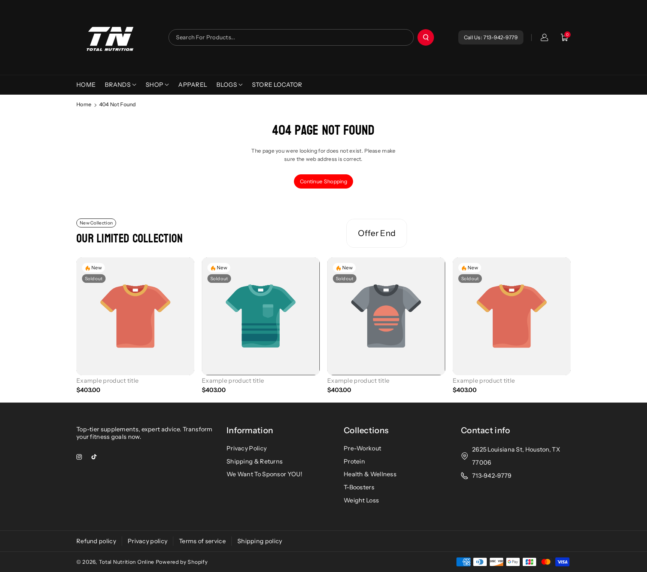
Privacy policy (147, 541)
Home (83, 104)
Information (250, 430)
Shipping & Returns (255, 461)
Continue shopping (323, 181)
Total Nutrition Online (126, 562)
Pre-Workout (362, 448)
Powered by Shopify (182, 562)
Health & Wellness (370, 474)
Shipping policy (259, 541)
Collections (366, 430)
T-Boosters (359, 487)
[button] (564, 37)
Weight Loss (361, 500)
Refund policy (96, 541)
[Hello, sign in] (544, 37)
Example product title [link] (107, 380)
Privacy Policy (247, 448)
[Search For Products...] (425, 37)
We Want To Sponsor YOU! (264, 474)
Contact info (485, 430)
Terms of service (202, 541)
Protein (354, 461)
